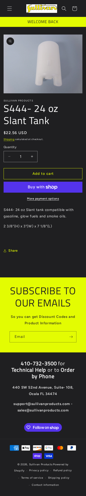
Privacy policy (38, 470)
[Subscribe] (71, 336)
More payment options (43, 198)
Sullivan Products (41, 464)
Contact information (45, 484)
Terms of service (32, 477)
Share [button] (13, 251)
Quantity (10, 147)
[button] (9, 8)
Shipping (9, 139)
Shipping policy (59, 477)
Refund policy (62, 470)
